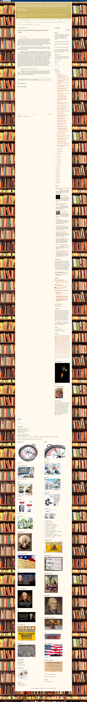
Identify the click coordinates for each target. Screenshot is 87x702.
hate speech (66, 345)
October (58, 150)
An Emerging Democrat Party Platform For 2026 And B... (62, 129)
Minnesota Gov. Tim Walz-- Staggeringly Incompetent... (62, 141)
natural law (57, 344)
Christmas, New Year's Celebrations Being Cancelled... (63, 94)
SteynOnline (58, 292)
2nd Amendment (57, 354)
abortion (56, 343)
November (59, 148)
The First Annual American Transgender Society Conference (62, 188)
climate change (62, 340)
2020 (57, 173)
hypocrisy (57, 338)
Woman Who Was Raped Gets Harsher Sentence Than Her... (62, 99)
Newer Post (20, 114)
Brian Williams (61, 356)
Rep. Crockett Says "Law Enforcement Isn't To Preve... (62, 126)
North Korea (66, 336)
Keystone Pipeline (59, 348)
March (58, 161)
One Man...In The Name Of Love (61, 244)
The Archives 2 (19, 22)
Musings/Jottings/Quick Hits (26, 19)
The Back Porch (52, 19)
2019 (57, 174)
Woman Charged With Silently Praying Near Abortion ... (62, 76)
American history (62, 355)
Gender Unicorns (63, 211)
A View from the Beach (60, 280)
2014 (57, 182)
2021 (57, 171)
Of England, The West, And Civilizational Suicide (61, 109)
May (58, 158)
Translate (62, 331)
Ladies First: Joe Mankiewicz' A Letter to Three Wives (62, 294)
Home (18, 19)
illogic (61, 351)
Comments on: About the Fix (61, 287)
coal (59, 349)
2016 (57, 179)
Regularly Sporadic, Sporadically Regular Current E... (62, 116)
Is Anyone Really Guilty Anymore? (61, 285)
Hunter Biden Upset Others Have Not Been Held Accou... (63, 80)
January (58, 164)
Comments (58, 65)
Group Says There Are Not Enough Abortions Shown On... (63, 103)
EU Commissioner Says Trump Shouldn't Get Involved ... (62, 88)
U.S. (67, 342)
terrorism (64, 347)
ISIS (67, 340)
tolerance (67, 352)
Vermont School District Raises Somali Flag (62, 124)
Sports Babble (37, 24)
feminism (61, 343)
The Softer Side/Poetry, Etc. (29, 22)
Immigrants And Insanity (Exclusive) (63, 78)
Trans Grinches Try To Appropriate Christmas (63, 83)
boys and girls (68, 357)
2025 (57, 72)
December (59, 74)
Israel (56, 340)
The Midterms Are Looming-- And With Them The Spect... (63, 139)
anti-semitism (56, 357)
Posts (57, 63)
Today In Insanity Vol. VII (61, 113)
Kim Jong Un (66, 348)
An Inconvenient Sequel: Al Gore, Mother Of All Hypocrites (61, 204)
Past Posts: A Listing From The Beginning (25, 24)
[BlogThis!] (34, 79)
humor (67, 343)
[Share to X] (35, 79)
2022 (57, 169)
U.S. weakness (62, 344)
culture (63, 349)
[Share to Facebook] (36, 79)
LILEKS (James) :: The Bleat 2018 (62, 290)
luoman (47, 688)
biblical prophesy (62, 357)
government (56, 351)
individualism (66, 351)
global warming (65, 337)
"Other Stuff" (59, 19)
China (66, 338)
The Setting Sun (58, 219)
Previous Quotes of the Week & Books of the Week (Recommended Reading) (51, 22)
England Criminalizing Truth (62, 105)
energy (67, 349)
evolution (56, 350)
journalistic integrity (58, 352)
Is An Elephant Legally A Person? (62, 131)
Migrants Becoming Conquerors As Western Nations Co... (63, 146)
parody (56, 336)
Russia (58, 337)
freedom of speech (59, 345)
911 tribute (63, 354)
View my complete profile (21, 685)
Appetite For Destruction (61, 132)
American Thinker (59, 285)
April (58, 159)
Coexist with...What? (64, 195)
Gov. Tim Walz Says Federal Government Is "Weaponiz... (62, 96)
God (69, 347)
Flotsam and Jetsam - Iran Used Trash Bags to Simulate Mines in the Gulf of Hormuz (62, 282)
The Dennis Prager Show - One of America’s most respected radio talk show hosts (62, 299)
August (58, 153)
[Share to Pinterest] (37, 79)
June (58, 156)
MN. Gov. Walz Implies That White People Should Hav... (63, 86)
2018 (57, 176)
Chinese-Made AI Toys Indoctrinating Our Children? (63, 91)
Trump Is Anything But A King (62, 106)
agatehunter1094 (22, 683)
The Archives (66, 19)
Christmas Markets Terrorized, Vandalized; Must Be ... (62, 118)
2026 (57, 71)
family (61, 350)
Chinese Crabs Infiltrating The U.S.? (62, 238)
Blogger (54, 688)
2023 (57, 168)
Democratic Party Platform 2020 (61, 231)
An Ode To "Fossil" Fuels (61, 134)
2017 (57, 177)
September (59, 151)
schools (63, 352)
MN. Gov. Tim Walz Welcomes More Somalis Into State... (63, 111)
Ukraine (68, 344)
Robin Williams (66, 356)
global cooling (65, 350)
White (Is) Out (59, 100)
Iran (55, 341)
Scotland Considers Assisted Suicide (63, 143)
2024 (57, 166)
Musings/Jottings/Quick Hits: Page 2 (40, 19)
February (58, 162)
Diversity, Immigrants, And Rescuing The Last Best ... (63, 136)
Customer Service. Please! (60, 225)
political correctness (58, 347)
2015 (57, 181)
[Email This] (32, 79)
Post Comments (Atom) (26, 116)
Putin (62, 338)
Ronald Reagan (61, 342)
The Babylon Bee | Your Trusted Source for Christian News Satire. (62, 297)
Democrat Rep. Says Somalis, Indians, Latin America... (62, 121)
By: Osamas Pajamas (59, 288)
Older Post (49, 114)
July (58, 154)
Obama (56, 349)
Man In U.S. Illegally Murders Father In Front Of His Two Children (62, 251)
